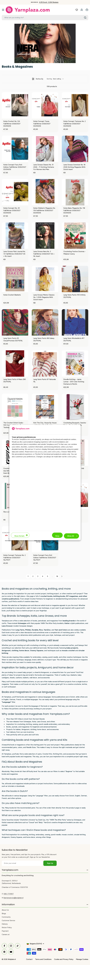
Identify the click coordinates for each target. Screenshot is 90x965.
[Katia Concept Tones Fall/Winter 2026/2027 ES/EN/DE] (45, 105)
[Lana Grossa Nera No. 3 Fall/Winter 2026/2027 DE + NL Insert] (45, 235)
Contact (29, 959)
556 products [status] (52, 86)
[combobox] (45, 17)
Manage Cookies (82, 959)
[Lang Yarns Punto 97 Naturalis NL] (45, 363)
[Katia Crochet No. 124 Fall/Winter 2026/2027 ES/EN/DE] (15, 105)
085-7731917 (9, 894)
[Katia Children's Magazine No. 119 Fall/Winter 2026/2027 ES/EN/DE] (45, 192)
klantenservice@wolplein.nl (13, 898)
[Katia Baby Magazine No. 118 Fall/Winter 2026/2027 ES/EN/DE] (75, 192)
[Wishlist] (77, 10)
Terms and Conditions (43, 959)
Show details (19, 536)
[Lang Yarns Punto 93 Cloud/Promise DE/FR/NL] (15, 322)
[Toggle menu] (3, 10)
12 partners (37, 449)
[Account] (81, 10)
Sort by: (54, 79)
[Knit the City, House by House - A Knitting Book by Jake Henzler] (45, 407)
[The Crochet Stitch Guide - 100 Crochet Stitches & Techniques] (15, 407)
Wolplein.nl (12, 959)
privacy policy (43, 451)
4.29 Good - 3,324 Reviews (48, 2)
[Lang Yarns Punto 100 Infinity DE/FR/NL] (75, 279)
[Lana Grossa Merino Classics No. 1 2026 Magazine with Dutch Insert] (45, 279)
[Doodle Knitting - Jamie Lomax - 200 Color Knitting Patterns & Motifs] (75, 363)
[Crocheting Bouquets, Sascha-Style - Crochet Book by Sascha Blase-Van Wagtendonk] (75, 407)
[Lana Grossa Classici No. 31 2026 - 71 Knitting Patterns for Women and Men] (45, 149)
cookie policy (55, 451)
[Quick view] (26, 116)
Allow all (70, 536)
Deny (57, 536)
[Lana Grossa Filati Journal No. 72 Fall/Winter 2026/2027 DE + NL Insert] (15, 235)
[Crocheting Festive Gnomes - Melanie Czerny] (75, 235)
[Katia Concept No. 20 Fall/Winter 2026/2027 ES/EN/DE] (15, 192)
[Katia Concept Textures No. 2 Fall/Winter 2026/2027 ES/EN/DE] (75, 105)
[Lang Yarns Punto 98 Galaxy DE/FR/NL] (45, 322)
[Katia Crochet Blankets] (15, 279)
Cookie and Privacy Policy (63, 959)
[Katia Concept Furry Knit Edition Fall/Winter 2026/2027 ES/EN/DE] (15, 149)
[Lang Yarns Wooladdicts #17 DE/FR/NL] (75, 322)
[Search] (85, 17)
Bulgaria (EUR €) (36, 944)
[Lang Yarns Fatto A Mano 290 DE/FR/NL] (15, 363)
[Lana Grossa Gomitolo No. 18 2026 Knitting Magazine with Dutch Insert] (75, 149)
